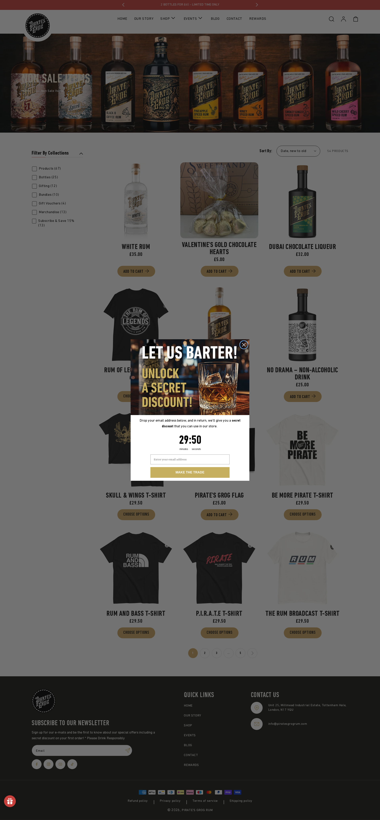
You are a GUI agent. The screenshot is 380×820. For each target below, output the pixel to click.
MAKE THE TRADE (190, 472)
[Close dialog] (244, 345)
